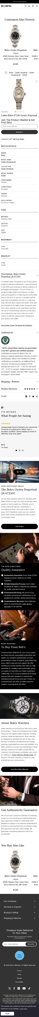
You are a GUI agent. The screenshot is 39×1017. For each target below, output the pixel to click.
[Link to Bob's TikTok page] (29, 988)
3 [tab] (22, 450)
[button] (15, 111)
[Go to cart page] (33, 6)
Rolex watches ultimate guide (22, 755)
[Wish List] (37, 81)
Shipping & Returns (12, 918)
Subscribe (31, 944)
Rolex (3, 155)
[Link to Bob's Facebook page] (14, 988)
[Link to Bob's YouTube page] (24, 988)
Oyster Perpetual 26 (8, 162)
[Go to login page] (29, 6)
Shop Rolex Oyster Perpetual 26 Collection (16, 325)
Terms (19, 974)
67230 (3, 175)
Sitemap (19, 978)
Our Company (10, 901)
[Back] (6, 72)
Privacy (19, 970)
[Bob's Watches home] (6, 6)
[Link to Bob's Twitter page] (9, 988)
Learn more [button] (23, 1009)
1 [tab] (16, 450)
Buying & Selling (11, 912)
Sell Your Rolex (18, 139)
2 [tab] (19, 450)
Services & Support (12, 907)
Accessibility (19, 982)
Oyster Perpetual (7, 169)
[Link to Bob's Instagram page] (18, 988)
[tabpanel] (19, 435)
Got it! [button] (7, 1013)
